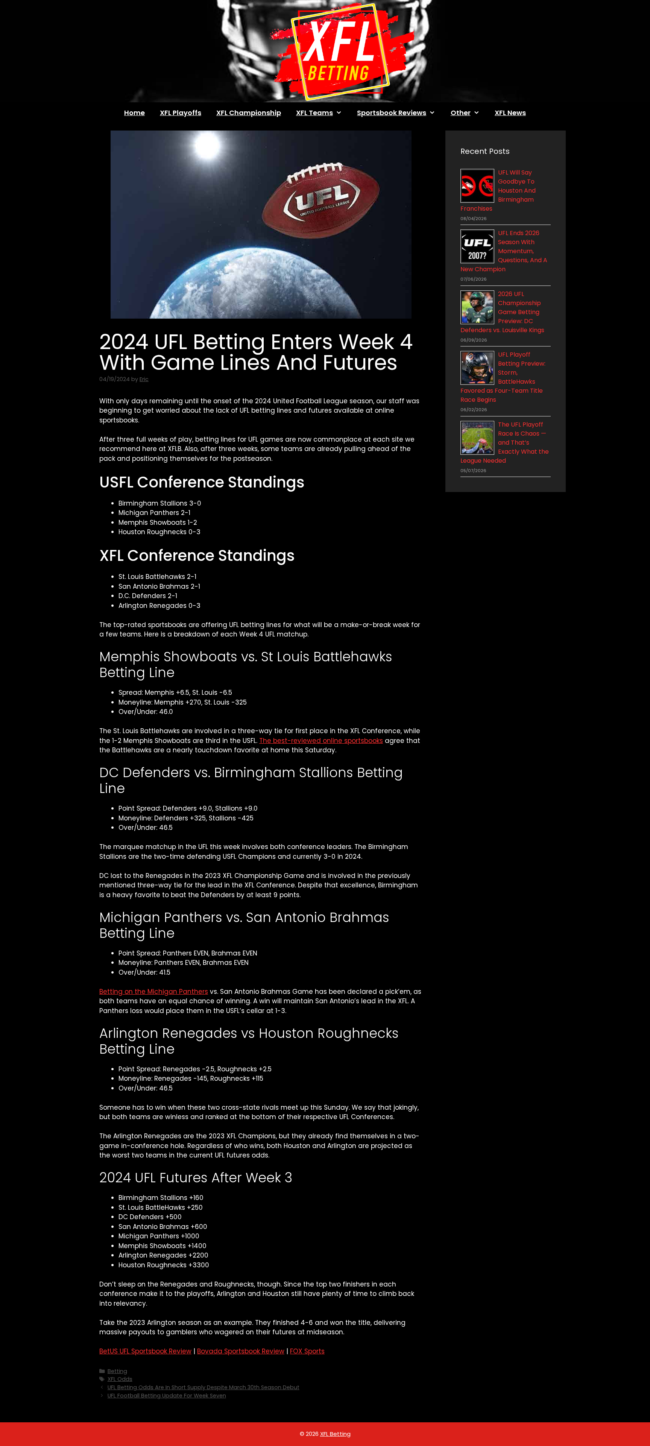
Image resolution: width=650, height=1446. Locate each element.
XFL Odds (120, 1379)
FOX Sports (307, 1351)
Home (134, 112)
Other (461, 112)
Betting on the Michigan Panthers (153, 991)
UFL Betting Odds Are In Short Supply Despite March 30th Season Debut (203, 1387)
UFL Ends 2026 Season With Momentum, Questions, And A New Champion (503, 251)
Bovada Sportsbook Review (240, 1351)
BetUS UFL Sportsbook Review (145, 1351)
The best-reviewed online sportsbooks (321, 740)
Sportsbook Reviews (391, 112)
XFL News (510, 112)
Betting (117, 1371)
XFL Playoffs (180, 112)
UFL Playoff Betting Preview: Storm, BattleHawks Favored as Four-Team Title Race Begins (502, 377)
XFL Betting (335, 1434)
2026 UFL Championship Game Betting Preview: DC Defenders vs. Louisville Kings (502, 312)
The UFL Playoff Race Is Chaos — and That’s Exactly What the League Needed (504, 442)
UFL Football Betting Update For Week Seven (167, 1395)
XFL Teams (314, 112)
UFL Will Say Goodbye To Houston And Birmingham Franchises (498, 190)
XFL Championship (248, 112)
